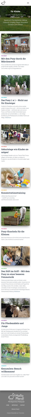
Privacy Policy (15, 409)
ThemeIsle (21, 413)
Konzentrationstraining (13, 192)
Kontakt (22, 405)
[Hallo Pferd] (4, 3)
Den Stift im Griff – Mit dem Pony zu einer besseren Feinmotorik (15, 274)
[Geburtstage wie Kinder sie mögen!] (15, 133)
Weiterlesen (8, 117)
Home (7, 405)
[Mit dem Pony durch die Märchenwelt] (15, 43)
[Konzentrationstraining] (15, 177)
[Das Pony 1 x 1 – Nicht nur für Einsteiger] (15, 84)
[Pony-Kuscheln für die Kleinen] (15, 216)
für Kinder (4, 55)
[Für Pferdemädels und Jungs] (15, 307)
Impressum (15, 405)
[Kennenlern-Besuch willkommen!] (15, 353)
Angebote (3, 365)
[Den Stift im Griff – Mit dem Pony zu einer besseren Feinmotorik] (15, 255)
